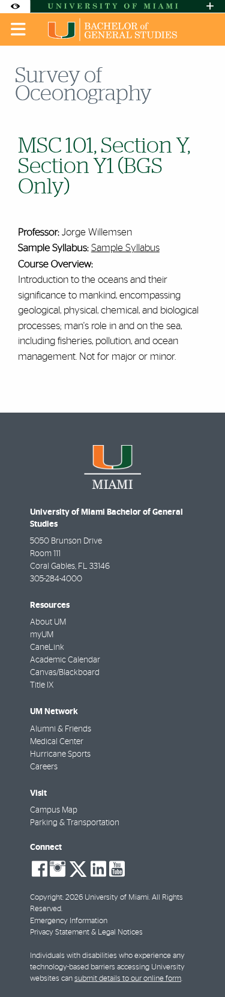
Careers (44, 767)
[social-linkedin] (98, 869)
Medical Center (56, 742)
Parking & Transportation (74, 823)
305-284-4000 (56, 579)
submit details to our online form (127, 979)
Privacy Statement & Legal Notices (86, 932)
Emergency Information (68, 921)
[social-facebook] (39, 869)
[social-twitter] (78, 867)
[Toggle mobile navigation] (18, 29)
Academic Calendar (65, 660)
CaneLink (47, 647)
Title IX (41, 685)
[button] (198, 963)
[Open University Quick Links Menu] (210, 6)
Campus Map (53, 810)
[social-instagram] (57, 869)
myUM (41, 635)
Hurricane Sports (60, 754)
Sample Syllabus (125, 248)
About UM (48, 622)
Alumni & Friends (60, 729)
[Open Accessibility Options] (15, 6)
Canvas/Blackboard (65, 672)
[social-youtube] (117, 869)
